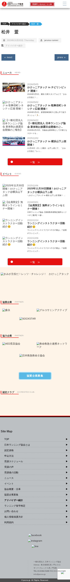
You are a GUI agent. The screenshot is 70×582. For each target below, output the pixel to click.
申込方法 (9, 456)
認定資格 (9, 450)
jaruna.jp (26, 580)
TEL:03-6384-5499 (42, 571)
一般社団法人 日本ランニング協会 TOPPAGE (14, 568)
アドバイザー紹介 (19, 24)
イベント (9, 483)
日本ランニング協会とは (17, 444)
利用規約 (9, 522)
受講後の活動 (11, 472)
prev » (61, 57)
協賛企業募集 (11, 494)
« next (8, 57)
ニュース (9, 478)
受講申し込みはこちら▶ (42, 4)
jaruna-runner (51, 40)
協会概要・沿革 (12, 489)
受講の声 (9, 467)
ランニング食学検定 (14, 505)
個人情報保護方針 (13, 516)
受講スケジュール (13, 461)
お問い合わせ (11, 511)
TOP (4, 24)
